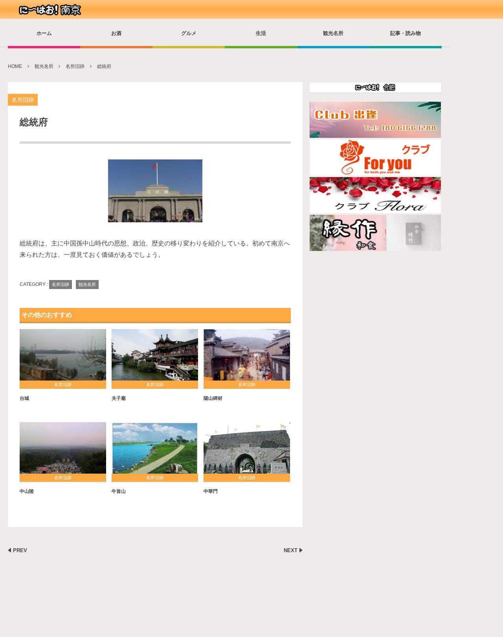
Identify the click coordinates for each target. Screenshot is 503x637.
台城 (24, 398)
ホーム (44, 33)
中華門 (211, 491)
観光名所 (333, 33)
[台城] (63, 358)
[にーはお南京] (51, 10)
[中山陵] (63, 451)
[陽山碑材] (247, 358)
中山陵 (27, 491)
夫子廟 (119, 398)
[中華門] (247, 451)
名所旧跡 (23, 100)
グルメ (188, 33)
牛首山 (119, 491)
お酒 (116, 33)
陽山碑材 (213, 398)
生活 (261, 33)
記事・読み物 (405, 33)
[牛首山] (155, 451)
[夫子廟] (155, 358)
